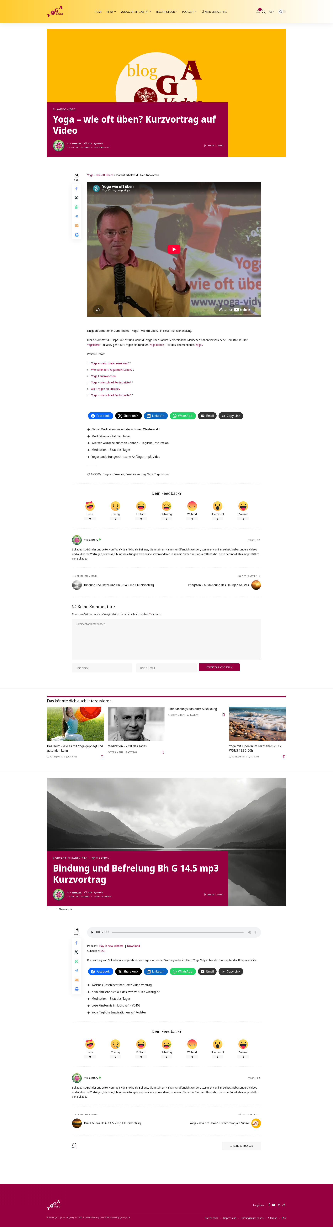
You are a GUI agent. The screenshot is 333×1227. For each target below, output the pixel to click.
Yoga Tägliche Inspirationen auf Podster (119, 1012)
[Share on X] (76, 197)
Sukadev (59, 109)
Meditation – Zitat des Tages (111, 436)
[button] (264, 11)
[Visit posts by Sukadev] (58, 145)
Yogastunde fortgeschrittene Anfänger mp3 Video (126, 457)
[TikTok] (284, 1204)
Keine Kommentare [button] (243, 1145)
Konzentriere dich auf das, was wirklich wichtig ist (126, 992)
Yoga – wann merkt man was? (110, 363)
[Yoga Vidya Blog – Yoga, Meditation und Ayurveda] (53, 1205)
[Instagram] (279, 1204)
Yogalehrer (93, 345)
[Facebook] (269, 1204)
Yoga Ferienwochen (103, 376)
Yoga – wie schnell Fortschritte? (111, 382)
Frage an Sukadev (113, 474)
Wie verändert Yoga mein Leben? (111, 369)
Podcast (59, 858)
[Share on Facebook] (76, 188)
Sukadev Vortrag (136, 474)
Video (71, 109)
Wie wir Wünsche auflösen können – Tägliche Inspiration (130, 443)
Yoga (198, 345)
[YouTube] (273, 1204)
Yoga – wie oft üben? (100, 175)
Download (133, 946)
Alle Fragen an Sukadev (105, 389)
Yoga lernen (156, 345)
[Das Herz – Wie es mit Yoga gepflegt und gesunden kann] (75, 724)
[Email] (76, 225)
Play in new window (111, 946)
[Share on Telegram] (76, 216)
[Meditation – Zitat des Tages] (136, 724)
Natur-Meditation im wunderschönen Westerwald (126, 429)
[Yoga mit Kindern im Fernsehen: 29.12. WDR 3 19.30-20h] (257, 724)
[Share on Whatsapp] (76, 206)
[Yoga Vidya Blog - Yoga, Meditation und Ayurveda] (55, 11)
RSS (102, 951)
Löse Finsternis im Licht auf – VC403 (116, 1005)
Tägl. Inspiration (95, 858)
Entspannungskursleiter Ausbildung (192, 709)
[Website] (259, 540)
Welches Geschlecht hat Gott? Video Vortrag (122, 985)
